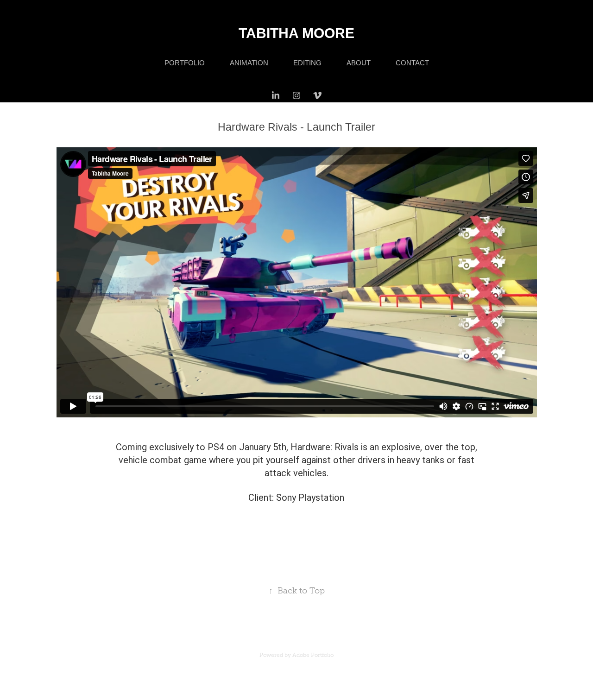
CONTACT (412, 63)
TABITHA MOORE (296, 33)
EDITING (307, 63)
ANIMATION (249, 63)
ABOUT (359, 63)
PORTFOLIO (184, 63)
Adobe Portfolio (313, 655)
